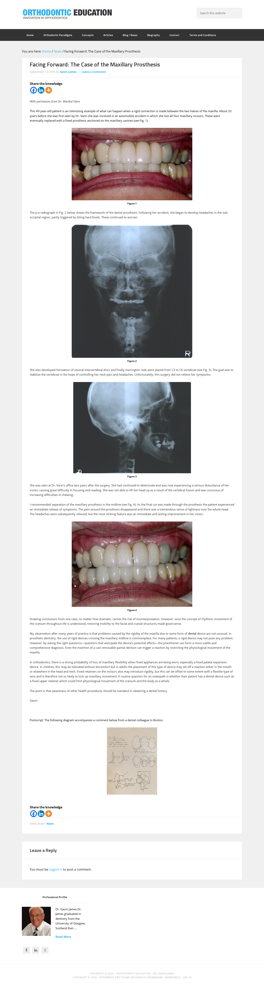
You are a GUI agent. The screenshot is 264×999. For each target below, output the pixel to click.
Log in (187, 977)
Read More (63, 937)
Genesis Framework (149, 977)
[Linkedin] (41, 90)
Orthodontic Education (67, 14)
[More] (48, 90)
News (50, 823)
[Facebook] (33, 90)
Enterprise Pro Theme (114, 977)
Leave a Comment (94, 72)
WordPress (173, 977)
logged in (55, 869)
